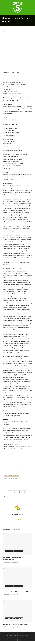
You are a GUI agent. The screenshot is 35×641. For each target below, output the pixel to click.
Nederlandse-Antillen (11, 475)
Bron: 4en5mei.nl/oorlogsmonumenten (13, 453)
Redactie (6, 72)
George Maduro (17, 185)
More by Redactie (16, 520)
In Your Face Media (24, 635)
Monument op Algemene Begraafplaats (16, 624)
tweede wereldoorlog (11, 478)
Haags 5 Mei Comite (10, 472)
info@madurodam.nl (12, 91)
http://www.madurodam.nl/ (14, 93)
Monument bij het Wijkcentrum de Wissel (17, 592)
